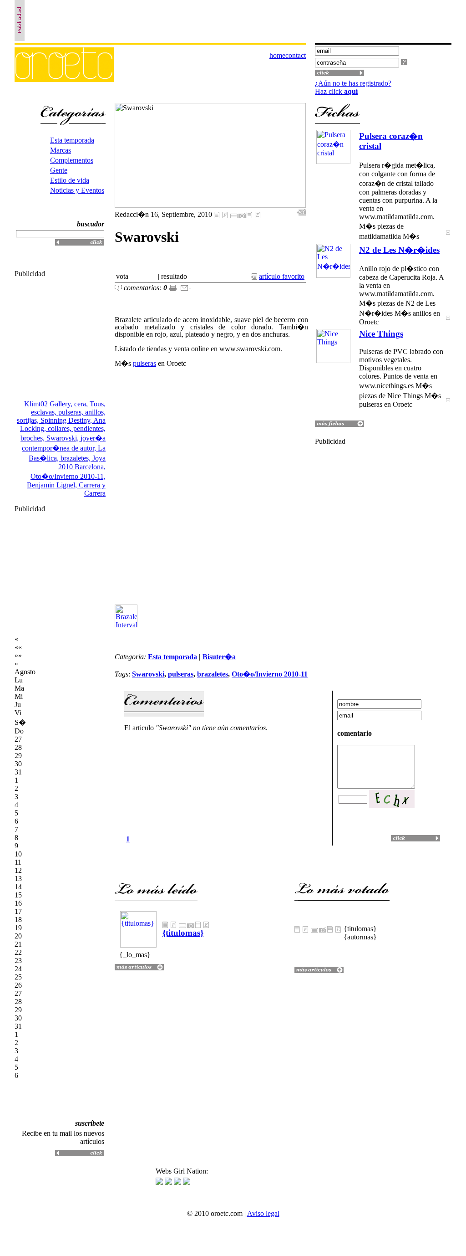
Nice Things (381, 333)
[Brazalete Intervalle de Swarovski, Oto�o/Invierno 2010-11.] (127, 625)
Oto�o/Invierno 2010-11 (270, 674)
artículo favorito (281, 276)
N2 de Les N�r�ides (399, 250)
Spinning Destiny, (67, 420)
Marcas (60, 150)
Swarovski (148, 674)
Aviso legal (263, 1213)
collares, (60, 428)
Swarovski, (63, 438)
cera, (82, 404)
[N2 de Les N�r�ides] (448, 324)
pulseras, (71, 412)
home (277, 55)
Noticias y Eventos (77, 190)
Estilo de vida (69, 180)
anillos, (95, 412)
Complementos (71, 160)
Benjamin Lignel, (53, 485)
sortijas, (29, 420)
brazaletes (212, 674)
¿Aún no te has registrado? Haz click (353, 87)
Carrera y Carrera (92, 489)
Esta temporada (72, 140)
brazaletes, (76, 458)
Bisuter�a (219, 657)
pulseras (144, 363)
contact (295, 55)
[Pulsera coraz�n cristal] (448, 238)
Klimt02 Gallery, (49, 404)
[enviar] (186, 288)
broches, (33, 438)
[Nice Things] (448, 406)
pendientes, (89, 428)
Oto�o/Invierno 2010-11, (68, 476)
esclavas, (44, 412)
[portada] (64, 79)
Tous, (98, 404)
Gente (58, 170)
